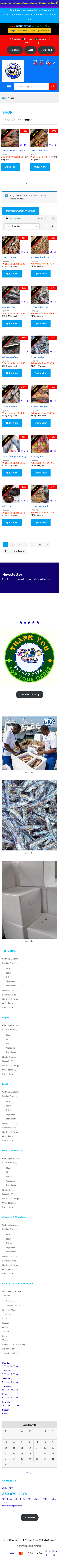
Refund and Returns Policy (13, 1344)
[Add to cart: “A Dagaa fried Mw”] (36, 252)
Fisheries (15, 50)
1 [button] (26, 183)
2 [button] (29, 183)
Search (53, 86)
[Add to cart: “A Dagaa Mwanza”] (36, 302)
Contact (5, 1323)
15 (6, 551)
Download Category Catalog (20, 210)
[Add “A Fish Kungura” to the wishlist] (21, 401)
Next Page (18, 551)
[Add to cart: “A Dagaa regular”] (7, 351)
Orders (5, 1327)
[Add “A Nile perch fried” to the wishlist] (50, 145)
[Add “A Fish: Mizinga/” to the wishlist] (50, 401)
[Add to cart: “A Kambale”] (7, 501)
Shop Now (29, 29)
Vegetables (10, 981)
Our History (11, 1301)
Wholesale (29, 1517)
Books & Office (9, 995)
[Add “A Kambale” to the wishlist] (21, 501)
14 (47, 545)
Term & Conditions (10, 1353)
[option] (14, 152)
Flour (8, 973)
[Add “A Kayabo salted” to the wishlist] (50, 501)
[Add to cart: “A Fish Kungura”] (7, 401)
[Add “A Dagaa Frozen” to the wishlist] (21, 302)
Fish (8, 968)
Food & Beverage (9, 963)
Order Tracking (9, 1003)
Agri (30, 50)
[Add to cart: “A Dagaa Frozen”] (7, 302)
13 (40, 545)
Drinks (9, 977)
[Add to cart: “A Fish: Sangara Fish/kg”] (7, 451)
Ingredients (11, 986)
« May (28, 1473)
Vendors (5, 1331)
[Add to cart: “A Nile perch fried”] (36, 145)
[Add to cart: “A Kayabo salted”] (36, 501)
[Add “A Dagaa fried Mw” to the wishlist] (50, 252)
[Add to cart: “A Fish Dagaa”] (36, 351)
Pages (4, 1336)
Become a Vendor (9, 1310)
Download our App (29, 694)
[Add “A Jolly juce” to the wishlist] (50, 451)
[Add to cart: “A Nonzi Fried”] (7, 252)
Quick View (10, 166)
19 (22, 1453)
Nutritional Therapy (10, 999)
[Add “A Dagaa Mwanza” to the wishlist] (50, 302)
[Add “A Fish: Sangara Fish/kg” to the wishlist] (21, 451)
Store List (6, 1314)
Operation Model (13, 1305)
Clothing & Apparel (10, 959)
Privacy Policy (8, 1349)
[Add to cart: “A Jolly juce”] (36, 451)
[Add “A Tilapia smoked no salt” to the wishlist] (21, 145)
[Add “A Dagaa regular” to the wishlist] (21, 351)
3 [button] (32, 183)
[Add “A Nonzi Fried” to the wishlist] (21, 252)
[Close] (56, 2)
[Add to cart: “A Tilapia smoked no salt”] (7, 145)
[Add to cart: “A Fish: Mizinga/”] (36, 401)
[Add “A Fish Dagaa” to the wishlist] (50, 351)
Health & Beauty (9, 990)
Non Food (46, 50)
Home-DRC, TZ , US (11, 1291)
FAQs (4, 1319)
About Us (6, 1296)
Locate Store (7, 1008)
